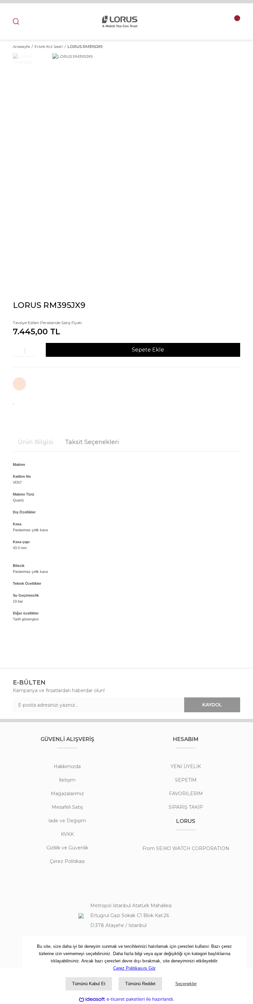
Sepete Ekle (148, 350)
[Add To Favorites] (14, 401)
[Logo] (120, 21)
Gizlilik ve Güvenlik (67, 848)
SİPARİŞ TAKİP (186, 807)
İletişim (67, 780)
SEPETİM (186, 780)
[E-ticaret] (125, 999)
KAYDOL (212, 705)
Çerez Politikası (67, 861)
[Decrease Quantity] (16, 351)
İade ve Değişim (67, 821)
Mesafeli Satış (67, 807)
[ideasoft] (92, 999)
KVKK (67, 834)
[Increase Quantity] (32, 351)
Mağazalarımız (67, 794)
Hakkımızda (67, 766)
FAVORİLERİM (186, 794)
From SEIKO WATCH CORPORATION (185, 848)
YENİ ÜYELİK (186, 766)
